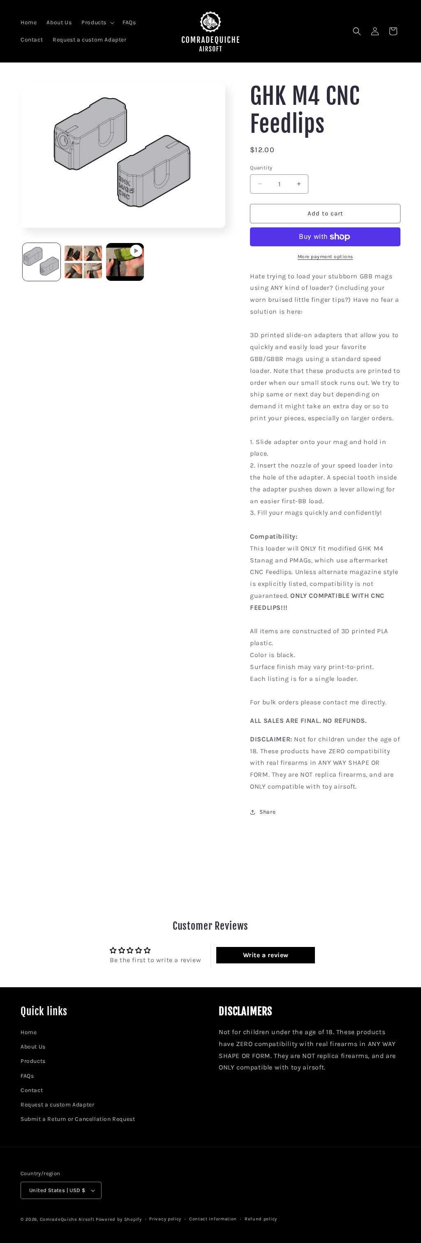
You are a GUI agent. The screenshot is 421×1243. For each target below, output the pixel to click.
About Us (33, 1046)
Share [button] (267, 811)
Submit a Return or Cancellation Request (78, 1119)
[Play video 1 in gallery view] (125, 262)
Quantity (261, 167)
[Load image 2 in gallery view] (83, 262)
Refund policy (261, 1219)
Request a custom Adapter (57, 1104)
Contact (32, 1090)
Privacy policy (165, 1219)
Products (33, 1061)
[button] (97, 22)
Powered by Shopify (119, 1219)
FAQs (27, 1075)
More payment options (325, 256)
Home (29, 1032)
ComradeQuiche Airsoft (67, 1219)
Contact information (213, 1219)
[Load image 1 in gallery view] (41, 262)
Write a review (266, 955)
